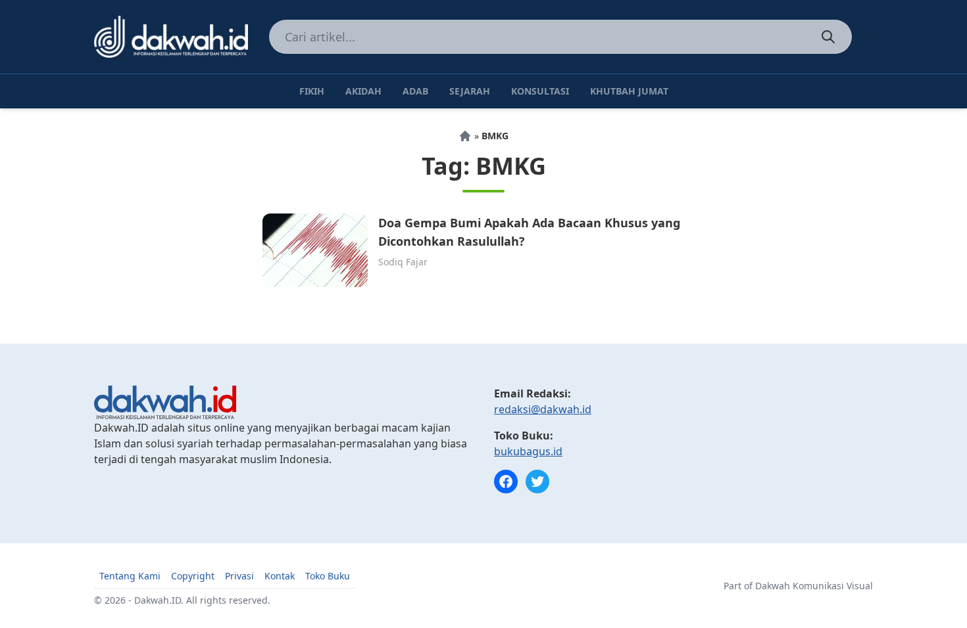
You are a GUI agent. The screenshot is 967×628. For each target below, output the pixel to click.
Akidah (363, 91)
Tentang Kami (130, 576)
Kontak (279, 576)
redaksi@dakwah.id (542, 409)
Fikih (311, 91)
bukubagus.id (528, 451)
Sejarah (469, 91)
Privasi (239, 576)
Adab (415, 91)
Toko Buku (327, 576)
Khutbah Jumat (629, 91)
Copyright (192, 576)
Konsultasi (540, 91)
